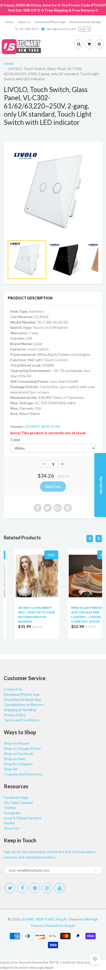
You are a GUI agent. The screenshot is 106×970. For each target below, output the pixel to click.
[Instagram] (47, 888)
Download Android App (85, 22)
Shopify (61, 919)
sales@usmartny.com (61, 29)
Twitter (10, 807)
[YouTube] (59, 888)
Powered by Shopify (60, 926)
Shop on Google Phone (22, 748)
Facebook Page (16, 797)
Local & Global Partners (22, 818)
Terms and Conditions (21, 720)
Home (9, 22)
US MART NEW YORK (42, 426)
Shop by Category (18, 764)
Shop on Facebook (18, 753)
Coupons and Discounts (23, 774)
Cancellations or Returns (24, 704)
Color (15, 439)
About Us (24, 22)
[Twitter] (10, 888)
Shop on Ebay (14, 758)
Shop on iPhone (16, 743)
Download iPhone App (50, 22)
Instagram (12, 813)
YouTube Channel (18, 802)
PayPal (9, 823)
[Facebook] (22, 888)
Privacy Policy (15, 715)
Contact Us (13, 689)
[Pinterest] (35, 888)
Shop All (10, 769)
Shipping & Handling (20, 710)
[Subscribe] (96, 870)
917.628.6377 (29, 29)
